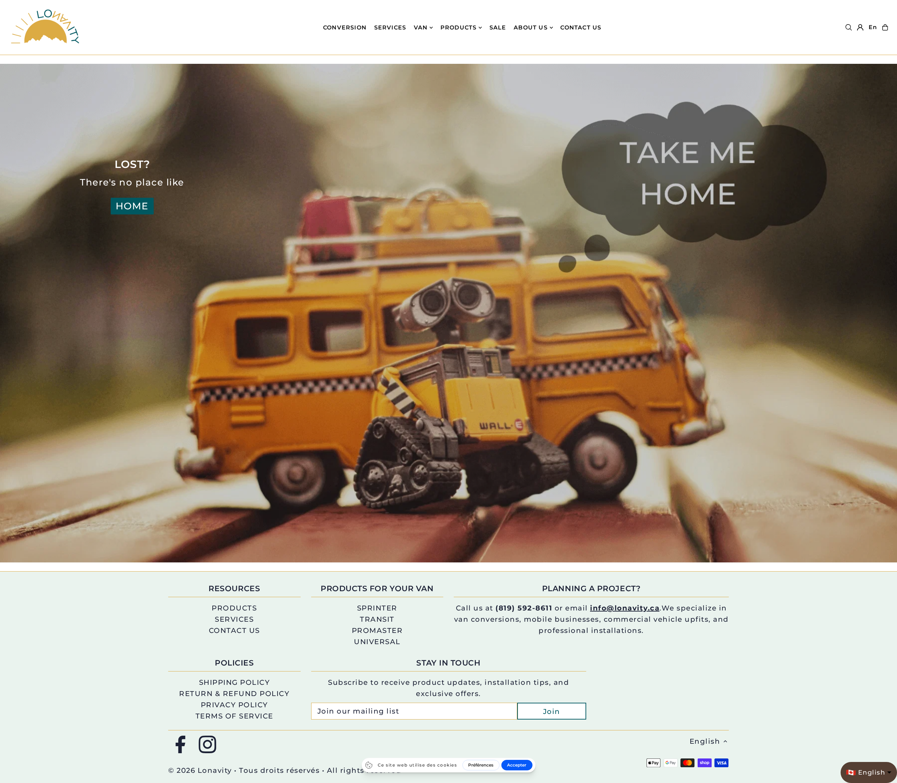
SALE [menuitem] (497, 27)
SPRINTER (377, 608)
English (705, 741)
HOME (132, 205)
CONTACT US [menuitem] (580, 27)
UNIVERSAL (377, 641)
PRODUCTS (458, 27)
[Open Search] (848, 27)
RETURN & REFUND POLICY (234, 693)
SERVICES (234, 619)
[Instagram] (207, 745)
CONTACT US (234, 630)
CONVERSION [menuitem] (345, 27)
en (873, 27)
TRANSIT (377, 619)
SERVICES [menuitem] (390, 27)
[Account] (860, 27)
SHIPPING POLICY (234, 682)
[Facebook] (180, 745)
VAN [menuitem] (421, 27)
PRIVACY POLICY (234, 705)
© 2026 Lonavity (200, 770)
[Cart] (885, 27)
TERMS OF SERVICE (234, 716)
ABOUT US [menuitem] (531, 27)
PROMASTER (377, 630)
